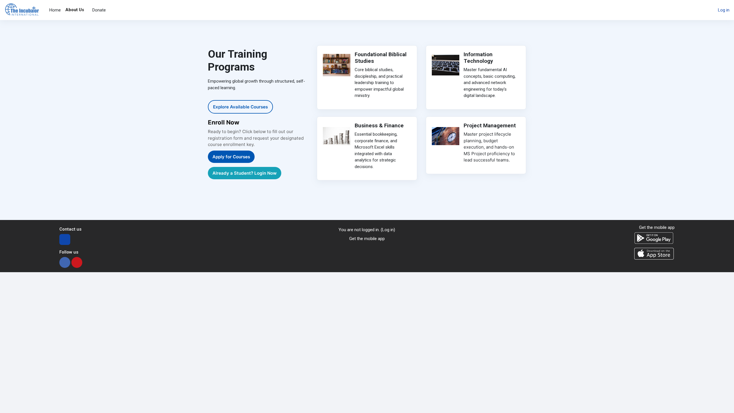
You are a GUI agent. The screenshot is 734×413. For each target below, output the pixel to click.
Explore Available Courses (240, 107)
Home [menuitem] (55, 10)
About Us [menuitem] (74, 9)
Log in (723, 10)
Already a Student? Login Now (244, 173)
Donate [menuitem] (99, 10)
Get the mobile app (367, 238)
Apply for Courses (231, 156)
